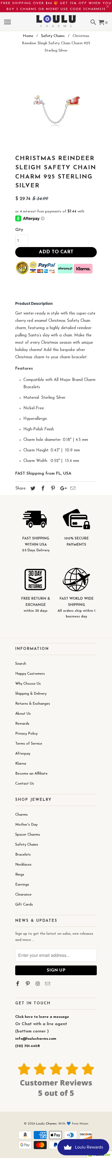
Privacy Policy (26, 733)
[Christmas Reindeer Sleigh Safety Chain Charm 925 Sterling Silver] (56, 105)
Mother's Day (26, 824)
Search (20, 664)
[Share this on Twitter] (32, 489)
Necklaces (23, 864)
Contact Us (24, 783)
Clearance (23, 894)
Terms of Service (28, 743)
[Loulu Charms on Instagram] (38, 984)
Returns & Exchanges (32, 703)
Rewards (22, 723)
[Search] (94, 23)
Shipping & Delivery (30, 694)
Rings (19, 874)
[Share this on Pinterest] (52, 489)
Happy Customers (30, 674)
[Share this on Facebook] (42, 489)
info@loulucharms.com (35, 1039)
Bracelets (23, 854)
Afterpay (22, 753)
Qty (19, 230)
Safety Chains (26, 844)
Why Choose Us (28, 684)
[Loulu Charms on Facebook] (18, 984)
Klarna (20, 763)
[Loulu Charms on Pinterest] (28, 984)
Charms (21, 814)
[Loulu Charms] (56, 17)
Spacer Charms (27, 834)
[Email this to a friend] (72, 489)
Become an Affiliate (31, 773)
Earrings (22, 884)
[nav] (8, 23)
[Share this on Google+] (62, 489)
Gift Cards (24, 904)
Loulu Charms (46, 1123)
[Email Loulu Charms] (48, 984)
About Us (23, 713)
